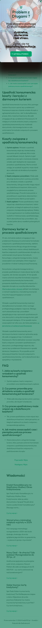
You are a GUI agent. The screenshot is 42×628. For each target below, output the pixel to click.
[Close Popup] (40, 1)
